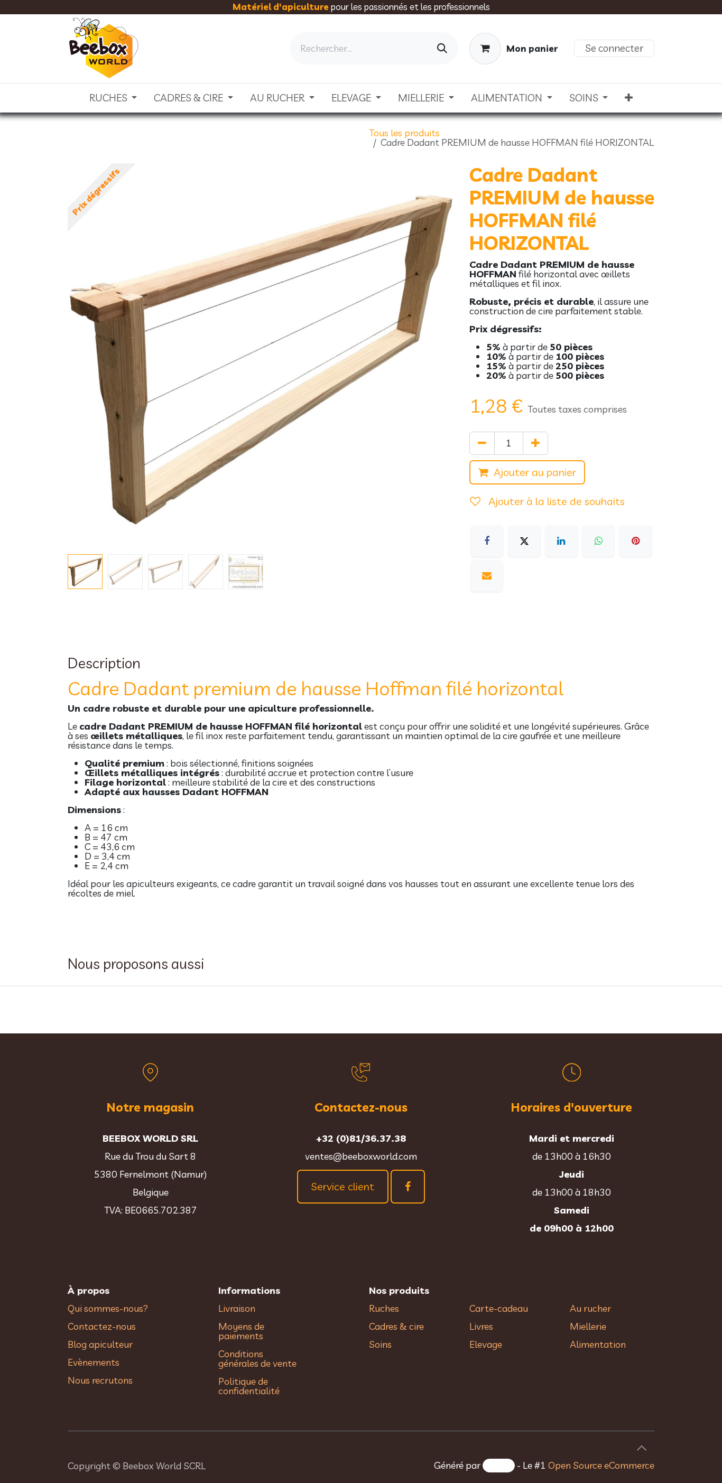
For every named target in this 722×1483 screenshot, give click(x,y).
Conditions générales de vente (258, 1358)
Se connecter (614, 48)
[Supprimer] (482, 443)
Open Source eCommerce (601, 1465)
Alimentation (598, 1344)
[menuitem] (113, 98)
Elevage (485, 1344)
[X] (524, 541)
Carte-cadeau (498, 1308)
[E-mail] (487, 576)
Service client (342, 1186)
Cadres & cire (396, 1326)
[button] (87, 356)
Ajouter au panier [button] (535, 472)
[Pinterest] (636, 541)
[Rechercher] (442, 48)
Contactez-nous (102, 1326)
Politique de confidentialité (249, 1386)
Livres (481, 1326)
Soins (380, 1344)
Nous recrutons (100, 1380)
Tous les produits (404, 133)
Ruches (384, 1308)
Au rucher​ (590, 1308)
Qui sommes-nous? (108, 1308)
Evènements (93, 1362)
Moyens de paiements (241, 1331)
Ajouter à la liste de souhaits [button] (555, 501)
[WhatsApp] (598, 541)
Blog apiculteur (100, 1344)
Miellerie (588, 1326)
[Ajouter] (535, 443)
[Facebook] (487, 541)
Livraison (236, 1308)
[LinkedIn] (561, 541)
